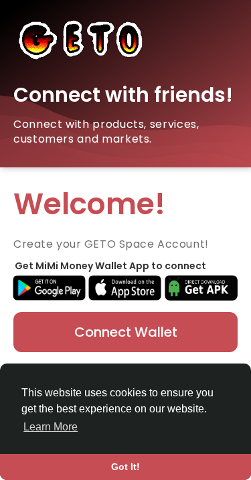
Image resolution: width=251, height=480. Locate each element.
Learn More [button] (50, 426)
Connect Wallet (125, 332)
